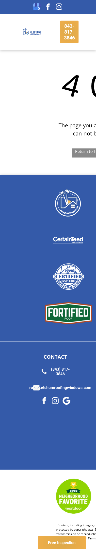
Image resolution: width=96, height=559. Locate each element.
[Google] (66, 401)
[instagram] (59, 7)
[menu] (7, 9)
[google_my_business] (37, 7)
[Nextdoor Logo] (73, 496)
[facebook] (48, 7)
